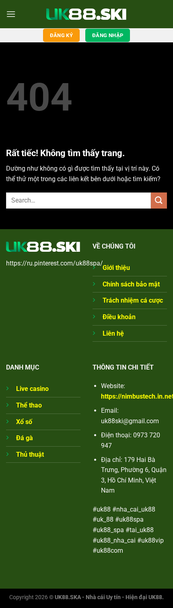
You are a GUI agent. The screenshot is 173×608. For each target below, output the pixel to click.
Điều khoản (119, 317)
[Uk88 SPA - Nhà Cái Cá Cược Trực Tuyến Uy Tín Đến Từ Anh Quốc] (86, 13)
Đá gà (24, 438)
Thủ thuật (30, 454)
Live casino (32, 389)
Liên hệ (113, 333)
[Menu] (11, 14)
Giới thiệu (116, 268)
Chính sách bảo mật (131, 284)
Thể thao (29, 405)
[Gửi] (159, 200)
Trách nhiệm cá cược (133, 300)
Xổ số (24, 422)
